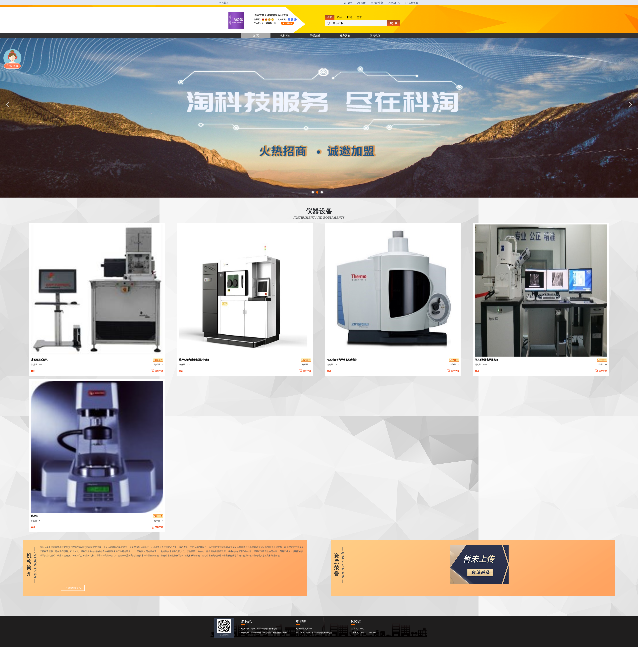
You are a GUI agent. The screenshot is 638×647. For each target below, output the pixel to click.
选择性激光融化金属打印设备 (194, 359)
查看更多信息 (74, 588)
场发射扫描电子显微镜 (486, 359)
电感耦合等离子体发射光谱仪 (342, 359)
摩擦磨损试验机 (39, 359)
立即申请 (159, 371)
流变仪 (34, 516)
